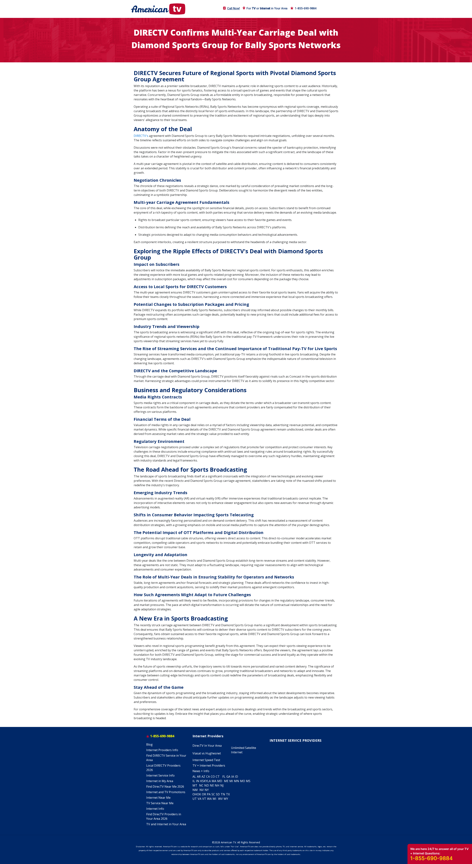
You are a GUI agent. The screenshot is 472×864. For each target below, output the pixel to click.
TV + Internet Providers (208, 765)
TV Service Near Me (159, 803)
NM (195, 790)
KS (202, 781)
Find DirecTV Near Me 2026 (165, 786)
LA (209, 781)
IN (197, 781)
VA (199, 799)
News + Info (200, 771)
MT (194, 785)
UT (194, 799)
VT (204, 799)
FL (223, 777)
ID (236, 777)
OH (194, 794)
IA (232, 777)
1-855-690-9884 (305, 8)
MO (242, 781)
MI (231, 781)
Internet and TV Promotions (165, 792)
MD (219, 781)
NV (201, 790)
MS (248, 781)
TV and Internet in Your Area (166, 824)
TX (228, 794)
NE (212, 785)
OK (199, 794)
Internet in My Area (159, 781)
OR (204, 794)
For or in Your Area (267, 8)
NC (201, 785)
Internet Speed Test (206, 760)
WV (220, 799)
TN (223, 794)
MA (214, 781)
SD (218, 794)
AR (199, 777)
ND (206, 785)
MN (236, 781)
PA (209, 794)
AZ (203, 777)
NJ (222, 785)
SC (213, 794)
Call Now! (233, 8)
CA (208, 777)
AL (194, 777)
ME (226, 781)
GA (228, 777)
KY (205, 781)
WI (214, 799)
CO (213, 777)
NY (207, 790)
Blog (149, 744)
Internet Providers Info (162, 750)
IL (193, 781)
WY (226, 799)
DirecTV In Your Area (207, 746)
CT (218, 777)
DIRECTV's (141, 136)
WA (209, 799)
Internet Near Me (158, 798)
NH (217, 785)
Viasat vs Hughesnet (206, 753)
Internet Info (155, 809)
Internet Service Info (160, 775)
